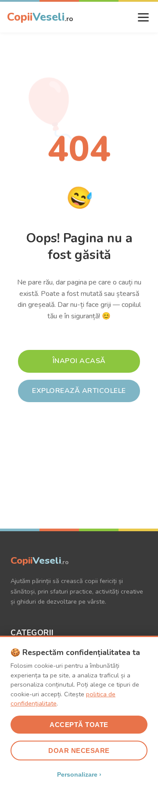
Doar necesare (79, 750)
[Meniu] (143, 17)
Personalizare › (79, 774)
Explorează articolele (79, 391)
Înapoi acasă (79, 361)
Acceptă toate (79, 724)
